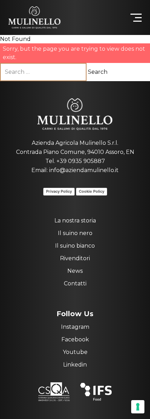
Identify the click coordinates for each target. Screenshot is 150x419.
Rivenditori (75, 258)
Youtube (75, 352)
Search (97, 72)
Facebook (75, 339)
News (75, 271)
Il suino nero (75, 233)
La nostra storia (75, 220)
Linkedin (75, 364)
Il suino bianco (75, 245)
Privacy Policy (59, 191)
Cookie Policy (91, 191)
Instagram (75, 327)
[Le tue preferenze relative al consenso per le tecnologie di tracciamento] (137, 406)
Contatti (75, 283)
